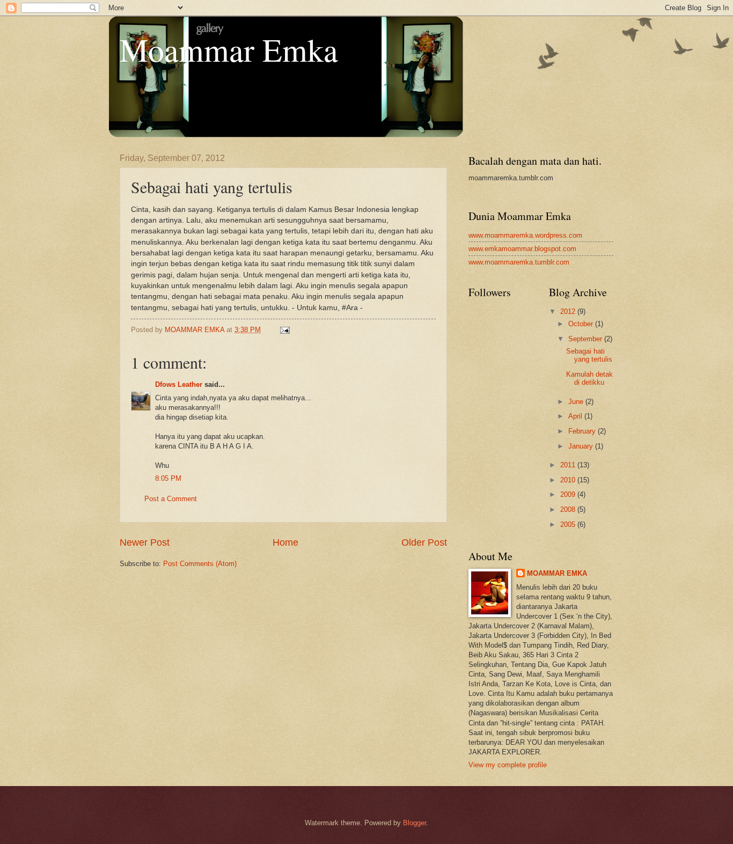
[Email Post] (284, 330)
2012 (568, 311)
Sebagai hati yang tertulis (589, 355)
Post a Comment (170, 499)
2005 (568, 524)
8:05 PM (168, 478)
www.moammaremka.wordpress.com (525, 235)
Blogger (414, 823)
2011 (568, 465)
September (586, 339)
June (576, 402)
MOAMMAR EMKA (557, 573)
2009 (568, 494)
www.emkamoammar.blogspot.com (522, 249)
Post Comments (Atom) (200, 564)
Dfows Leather (178, 384)
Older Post (424, 542)
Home (285, 542)
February (583, 431)
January (581, 446)
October (581, 324)
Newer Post (145, 542)
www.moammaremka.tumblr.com (518, 262)
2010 (568, 480)
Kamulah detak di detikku (589, 378)
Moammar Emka (229, 49)
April (576, 416)
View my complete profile (507, 765)
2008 (568, 509)
